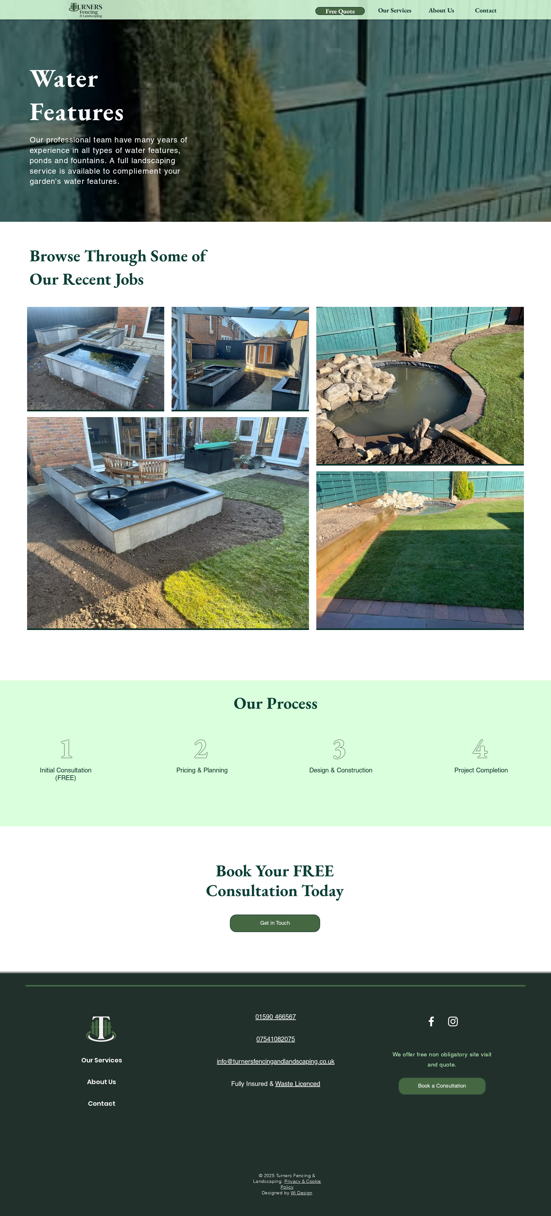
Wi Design (301, 1193)
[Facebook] (431, 1021)
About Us (101, 1081)
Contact (101, 1103)
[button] (394, 10)
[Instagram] (452, 1021)
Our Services (101, 1060)
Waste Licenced (297, 1084)
